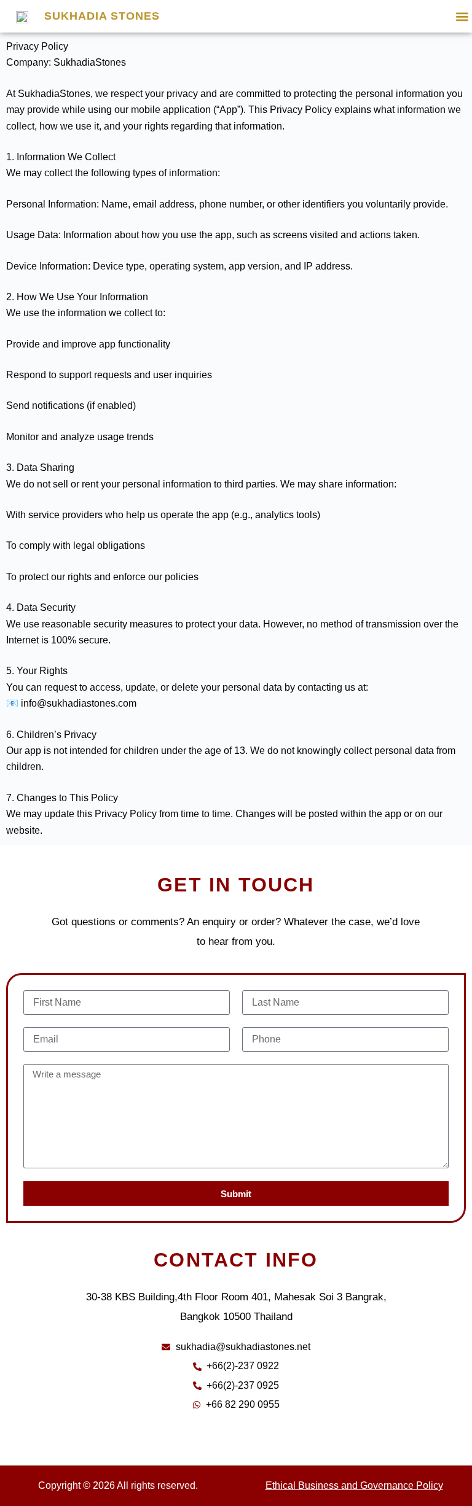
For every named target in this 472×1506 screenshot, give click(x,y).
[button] (462, 16)
